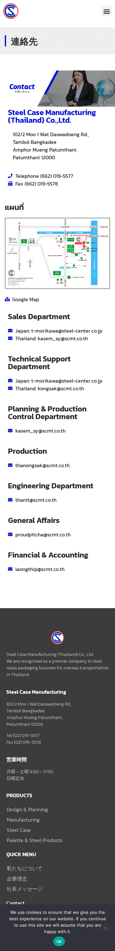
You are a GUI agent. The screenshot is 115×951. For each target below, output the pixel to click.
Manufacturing (23, 819)
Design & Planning (27, 809)
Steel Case (19, 830)
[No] (104, 927)
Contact (15, 903)
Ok (59, 942)
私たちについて (24, 868)
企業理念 (17, 878)
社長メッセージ (24, 889)
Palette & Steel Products (34, 840)
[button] (106, 11)
